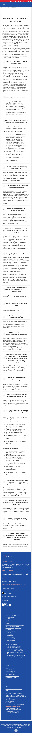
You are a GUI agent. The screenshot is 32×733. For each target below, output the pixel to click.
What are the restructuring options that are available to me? (17, 186)
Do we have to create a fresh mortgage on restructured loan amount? (16, 379)
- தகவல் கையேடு (10, 638)
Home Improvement (11, 671)
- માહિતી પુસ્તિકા (10, 637)
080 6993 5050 (8, 593)
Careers (8, 622)
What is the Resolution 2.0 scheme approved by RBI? (16, 62)
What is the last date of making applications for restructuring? (17, 395)
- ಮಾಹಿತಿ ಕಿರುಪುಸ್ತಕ (10, 642)
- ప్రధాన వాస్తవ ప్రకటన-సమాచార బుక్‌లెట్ (15, 655)
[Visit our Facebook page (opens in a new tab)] (3, 605)
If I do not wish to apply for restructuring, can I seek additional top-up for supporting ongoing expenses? (17, 536)
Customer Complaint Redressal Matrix (15, 704)
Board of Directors (10, 617)
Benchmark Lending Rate (12, 626)
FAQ (7, 690)
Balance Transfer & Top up (12, 676)
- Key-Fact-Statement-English (14, 646)
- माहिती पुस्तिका (9, 635)
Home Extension (10, 673)
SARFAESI (8, 692)
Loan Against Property (11, 677)
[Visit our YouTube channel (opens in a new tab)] (10, 605)
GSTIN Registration (10, 699)
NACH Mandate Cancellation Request (15, 695)
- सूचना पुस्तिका (9, 634)
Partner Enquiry (10, 701)
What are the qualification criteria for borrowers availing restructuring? (16, 121)
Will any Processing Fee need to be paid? (16, 304)
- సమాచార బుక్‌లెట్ (10, 640)
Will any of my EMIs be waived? (14, 254)
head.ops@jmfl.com (14, 711)
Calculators (8, 619)
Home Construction (11, 670)
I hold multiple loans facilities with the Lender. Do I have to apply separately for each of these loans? (17, 482)
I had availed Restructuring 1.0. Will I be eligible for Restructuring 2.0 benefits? (16, 230)
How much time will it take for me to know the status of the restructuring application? (16, 502)
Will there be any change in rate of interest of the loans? (16, 316)
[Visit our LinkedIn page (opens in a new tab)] (5, 605)
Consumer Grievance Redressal (14, 689)
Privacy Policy (5, 600)
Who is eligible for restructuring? (15, 97)
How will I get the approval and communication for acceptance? (17, 519)
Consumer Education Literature (14, 693)
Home (1, 7)
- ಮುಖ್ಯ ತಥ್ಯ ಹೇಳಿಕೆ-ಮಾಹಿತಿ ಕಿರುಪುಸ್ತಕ (14, 657)
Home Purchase (10, 668)
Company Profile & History (12, 615)
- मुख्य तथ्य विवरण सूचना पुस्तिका (13, 647)
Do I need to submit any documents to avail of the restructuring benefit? (16, 411)
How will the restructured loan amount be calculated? (16, 209)
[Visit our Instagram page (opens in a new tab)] (7, 605)
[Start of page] (16, 730)
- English (8, 632)
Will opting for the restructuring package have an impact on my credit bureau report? (16, 289)
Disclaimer (4, 603)
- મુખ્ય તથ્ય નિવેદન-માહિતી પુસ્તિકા (14, 650)
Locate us (8, 623)
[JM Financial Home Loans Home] (4, 5)
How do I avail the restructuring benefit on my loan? (17, 167)
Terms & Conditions (11, 702)
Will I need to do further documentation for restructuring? (16, 334)
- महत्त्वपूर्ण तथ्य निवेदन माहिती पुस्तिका (14, 649)
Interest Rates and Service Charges (15, 625)
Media (7, 620)
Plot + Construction (10, 674)
